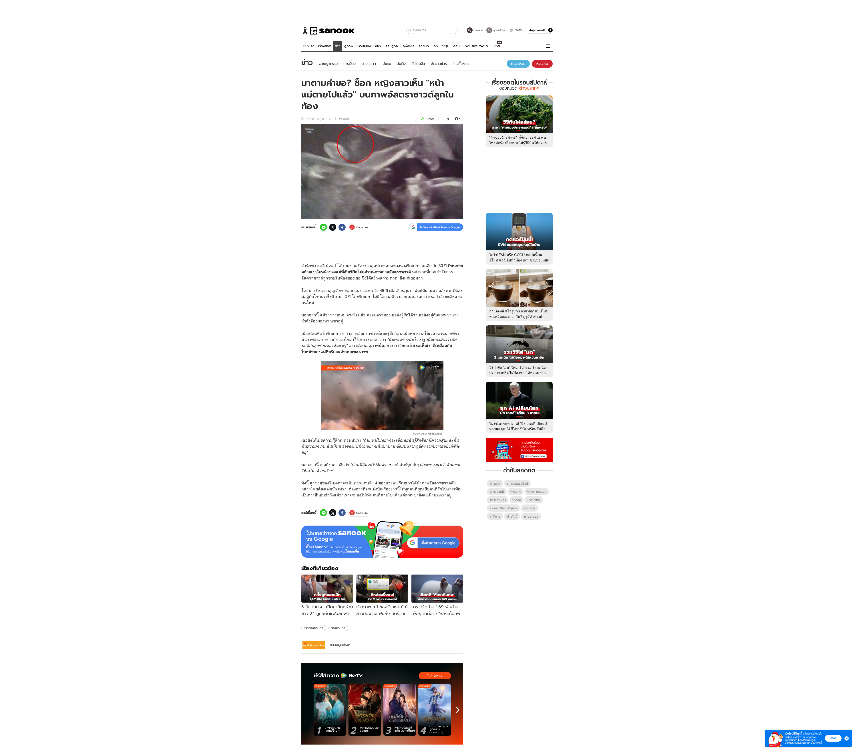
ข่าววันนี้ (512, 516)
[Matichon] (313, 645)
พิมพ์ (346, 119)
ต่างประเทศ (338, 628)
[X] (332, 227)
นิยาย (496, 46)
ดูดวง (348, 46)
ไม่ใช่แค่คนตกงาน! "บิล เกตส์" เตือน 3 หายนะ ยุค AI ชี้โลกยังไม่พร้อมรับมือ (518, 426)
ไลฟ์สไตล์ (408, 46)
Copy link (362, 227)
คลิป (456, 46)
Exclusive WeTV (475, 46)
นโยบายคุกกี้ (816, 743)
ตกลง (833, 738)
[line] (323, 227)
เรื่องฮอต (324, 46)
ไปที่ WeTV (434, 676)
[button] (410, 30)
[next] (457, 710)
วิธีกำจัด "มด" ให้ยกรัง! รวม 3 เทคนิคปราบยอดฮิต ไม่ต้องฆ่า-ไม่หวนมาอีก (517, 370)
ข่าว (337, 46)
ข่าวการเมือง (498, 500)
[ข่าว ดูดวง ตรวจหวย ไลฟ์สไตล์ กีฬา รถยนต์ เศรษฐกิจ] (328, 31)
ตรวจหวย (530, 508)
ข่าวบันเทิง (364, 46)
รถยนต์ (424, 46)
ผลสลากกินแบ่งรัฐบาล (503, 508)
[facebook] (342, 227)
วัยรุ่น (445, 46)
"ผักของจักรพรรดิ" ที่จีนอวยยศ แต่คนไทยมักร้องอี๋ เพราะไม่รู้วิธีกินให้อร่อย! (518, 140)
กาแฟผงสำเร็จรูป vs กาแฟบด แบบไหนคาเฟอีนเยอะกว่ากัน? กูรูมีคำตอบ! (518, 313)
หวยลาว (515, 492)
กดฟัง (430, 119)
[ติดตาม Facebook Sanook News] (519, 449)
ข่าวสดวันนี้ (497, 492)
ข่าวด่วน (495, 483)
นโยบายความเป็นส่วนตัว (795, 743)
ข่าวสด (516, 500)
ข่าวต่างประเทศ (314, 628)
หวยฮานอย (531, 516)
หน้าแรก (308, 46)
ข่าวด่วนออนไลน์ (517, 483)
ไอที (435, 46)
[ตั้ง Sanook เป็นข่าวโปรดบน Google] (382, 539)
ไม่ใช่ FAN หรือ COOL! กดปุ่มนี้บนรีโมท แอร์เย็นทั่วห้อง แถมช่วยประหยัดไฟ (519, 260)
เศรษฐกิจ (391, 46)
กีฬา (378, 46)
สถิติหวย (495, 516)
